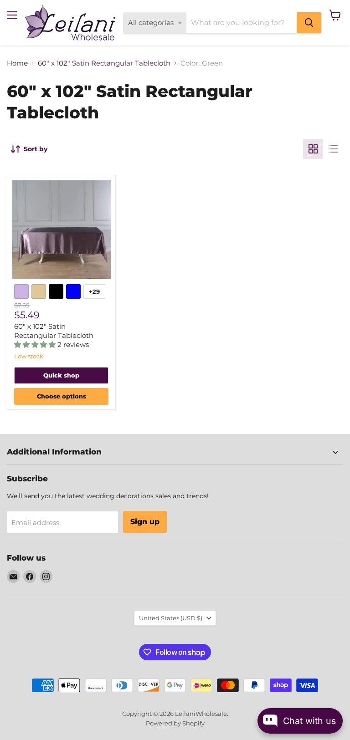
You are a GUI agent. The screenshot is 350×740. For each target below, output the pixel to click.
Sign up (145, 521)
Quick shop (61, 375)
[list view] (333, 149)
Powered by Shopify (175, 723)
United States (170, 618)
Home (17, 63)
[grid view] (313, 149)
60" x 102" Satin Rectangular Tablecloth (104, 63)
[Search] (309, 22)
